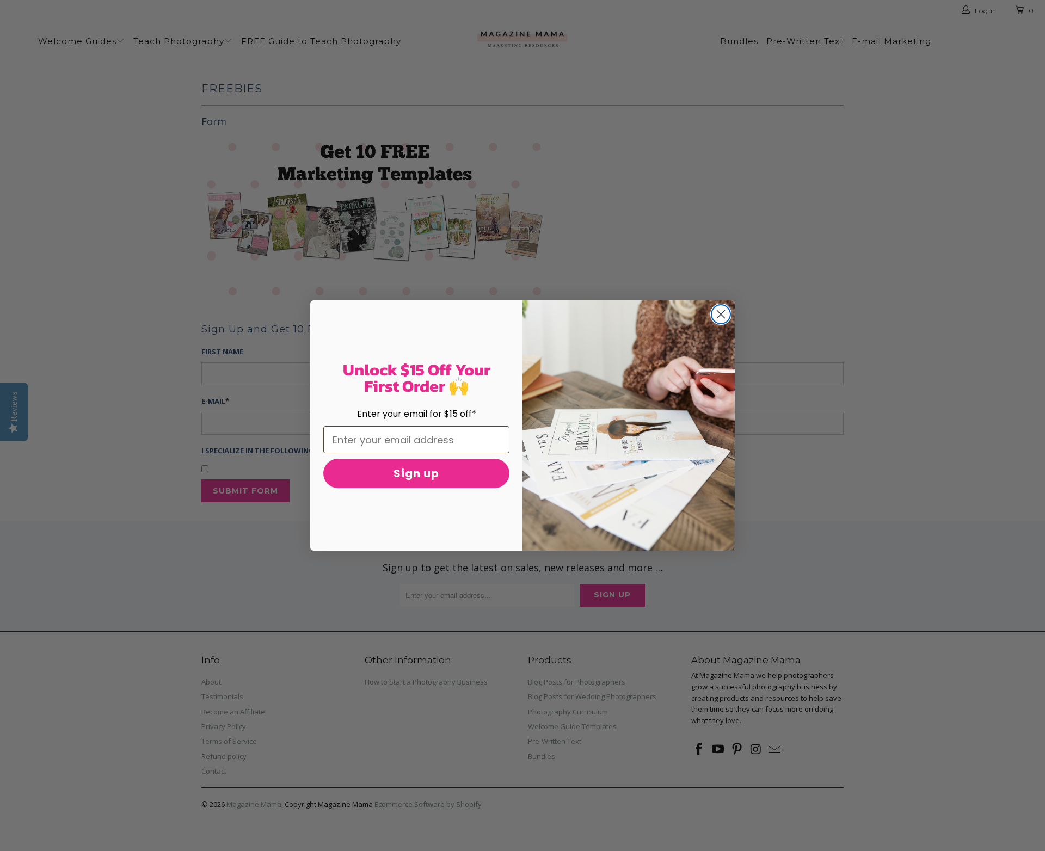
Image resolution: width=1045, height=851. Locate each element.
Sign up (416, 473)
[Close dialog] (720, 314)
